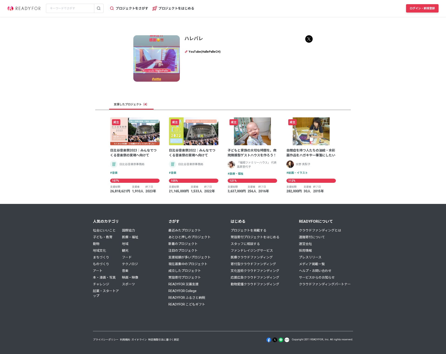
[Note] (287, 340)
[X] (274, 340)
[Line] (281, 340)
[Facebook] (268, 340)
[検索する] (98, 8)
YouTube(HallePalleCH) (204, 51)
